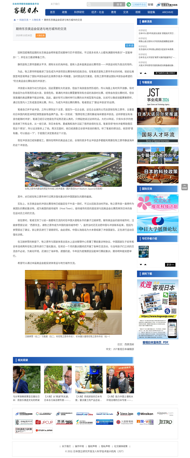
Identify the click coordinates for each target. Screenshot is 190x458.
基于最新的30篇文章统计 (165, 73)
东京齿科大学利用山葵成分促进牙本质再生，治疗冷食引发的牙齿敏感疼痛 (156, 41)
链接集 (151, 12)
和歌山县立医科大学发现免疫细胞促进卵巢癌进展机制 (157, 33)
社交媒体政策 (121, 446)
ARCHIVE (167, 12)
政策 (64, 12)
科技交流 (23, 20)
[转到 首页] (14, 20)
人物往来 (36, 20)
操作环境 (79, 446)
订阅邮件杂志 (139, 4)
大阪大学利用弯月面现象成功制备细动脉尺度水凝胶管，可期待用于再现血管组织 (157, 57)
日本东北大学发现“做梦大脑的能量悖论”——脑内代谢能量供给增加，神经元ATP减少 (157, 49)
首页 (52, 12)
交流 (125, 12)
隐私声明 (105, 446)
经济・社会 (97, 12)
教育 (113, 12)
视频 (137, 12)
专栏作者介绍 (149, 238)
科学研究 (79, 12)
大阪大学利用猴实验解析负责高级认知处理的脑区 (157, 65)
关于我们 (55, 4)
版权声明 (92, 446)
